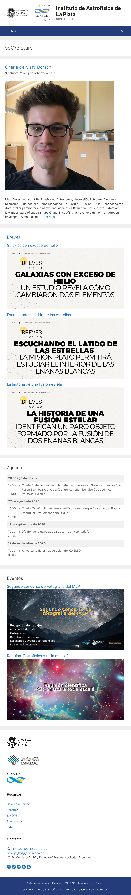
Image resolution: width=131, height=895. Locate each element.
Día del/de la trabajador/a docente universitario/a (55, 531)
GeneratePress (100, 889)
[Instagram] (9, 868)
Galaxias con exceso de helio (32, 245)
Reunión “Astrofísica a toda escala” (37, 656)
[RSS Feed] (29, 868)
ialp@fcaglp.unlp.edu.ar (27, 853)
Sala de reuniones (19, 804)
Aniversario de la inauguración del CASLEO (51, 550)
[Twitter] (14, 868)
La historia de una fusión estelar (35, 384)
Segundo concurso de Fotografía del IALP (43, 586)
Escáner (12, 810)
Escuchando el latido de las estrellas (39, 315)
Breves (14, 237)
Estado (11, 827)
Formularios (15, 821)
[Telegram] (19, 868)
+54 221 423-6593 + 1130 (29, 848)
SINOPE (12, 815)
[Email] (24, 868)
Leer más (48, 217)
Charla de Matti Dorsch (28, 67)
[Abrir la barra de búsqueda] (123, 31)
